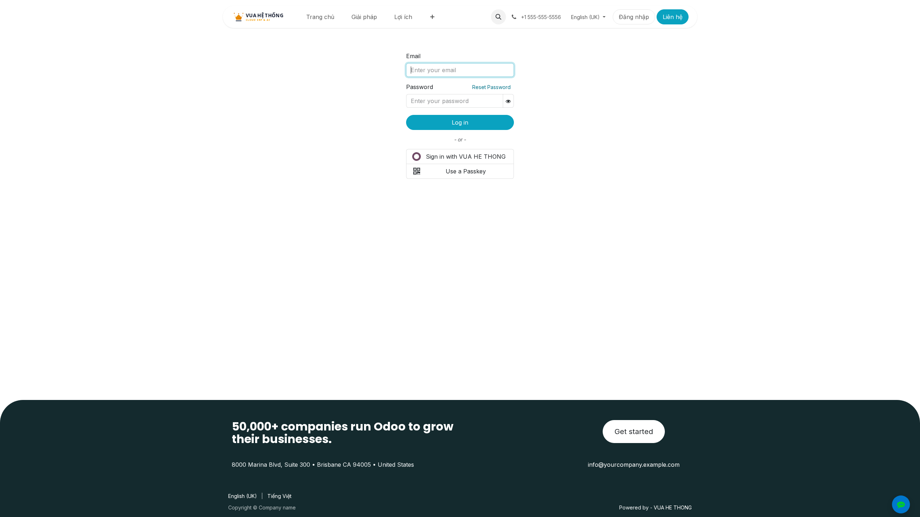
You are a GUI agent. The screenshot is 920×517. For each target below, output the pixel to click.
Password (419, 86)
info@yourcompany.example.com (634, 464)
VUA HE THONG (673, 507)
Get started (634, 431)
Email (413, 56)
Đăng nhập (634, 16)
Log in (460, 122)
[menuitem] (320, 17)
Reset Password (491, 87)
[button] (498, 16)
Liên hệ (672, 16)
